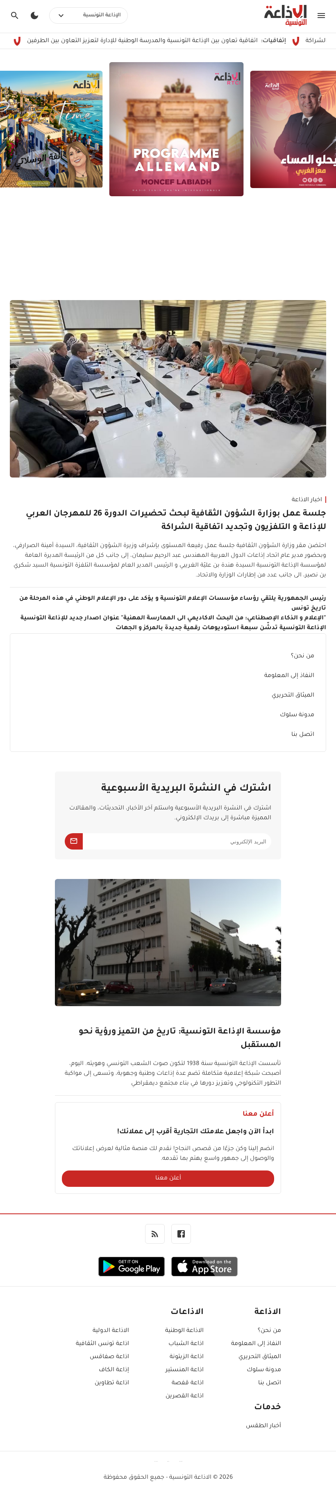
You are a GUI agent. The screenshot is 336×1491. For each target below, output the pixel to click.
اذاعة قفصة (187, 1383)
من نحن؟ (302, 656)
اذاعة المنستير (184, 1370)
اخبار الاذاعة (307, 500)
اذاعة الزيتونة (186, 1357)
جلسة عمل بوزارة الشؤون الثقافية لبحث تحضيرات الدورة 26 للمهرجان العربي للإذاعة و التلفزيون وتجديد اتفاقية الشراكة (176, 521)
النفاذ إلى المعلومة (289, 676)
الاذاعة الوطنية (184, 1331)
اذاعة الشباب (185, 1344)
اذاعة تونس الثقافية (102, 1344)
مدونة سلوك (297, 715)
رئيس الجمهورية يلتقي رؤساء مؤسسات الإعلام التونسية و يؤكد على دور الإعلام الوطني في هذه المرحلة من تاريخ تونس (172, 604)
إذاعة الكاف (114, 1370)
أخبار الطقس (263, 1426)
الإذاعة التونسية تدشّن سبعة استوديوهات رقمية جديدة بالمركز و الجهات (221, 628)
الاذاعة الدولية (111, 1331)
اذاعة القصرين (184, 1396)
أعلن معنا (168, 1178)
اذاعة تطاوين (112, 1383)
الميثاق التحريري (293, 696)
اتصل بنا (302, 735)
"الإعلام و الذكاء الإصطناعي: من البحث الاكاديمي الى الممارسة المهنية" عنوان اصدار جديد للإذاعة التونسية (173, 618)
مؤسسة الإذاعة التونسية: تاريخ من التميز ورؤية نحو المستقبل (180, 1039)
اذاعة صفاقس (109, 1357)
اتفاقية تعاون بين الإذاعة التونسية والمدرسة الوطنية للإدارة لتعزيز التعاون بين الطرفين (177, 41)
